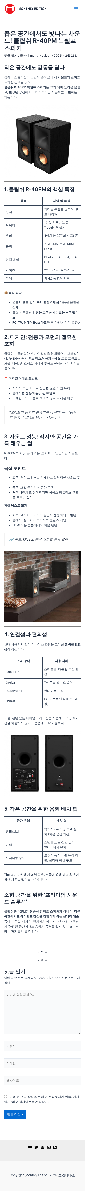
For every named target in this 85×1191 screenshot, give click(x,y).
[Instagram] (42, 1147)
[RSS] (55, 1147)
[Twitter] (36, 1147)
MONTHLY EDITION (32, 9)
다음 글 (42, 960)
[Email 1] (49, 1147)
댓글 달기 (10, 55)
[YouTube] (30, 1147)
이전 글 (42, 952)
